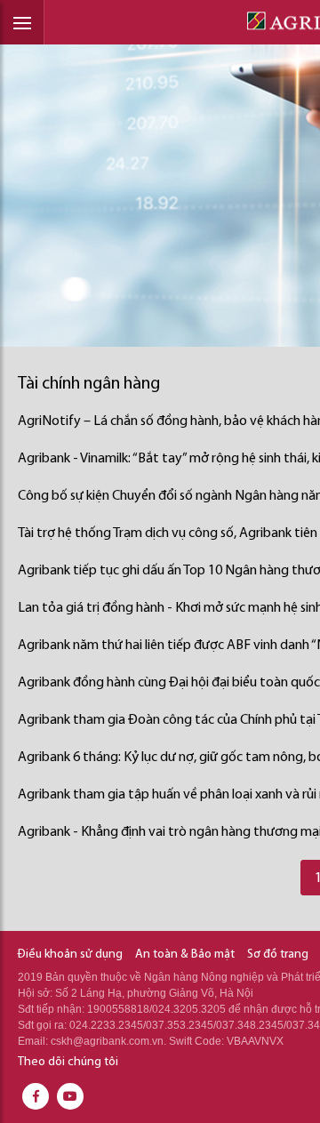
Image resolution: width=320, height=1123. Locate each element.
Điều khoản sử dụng (70, 954)
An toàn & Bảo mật (185, 954)
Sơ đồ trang (277, 954)
